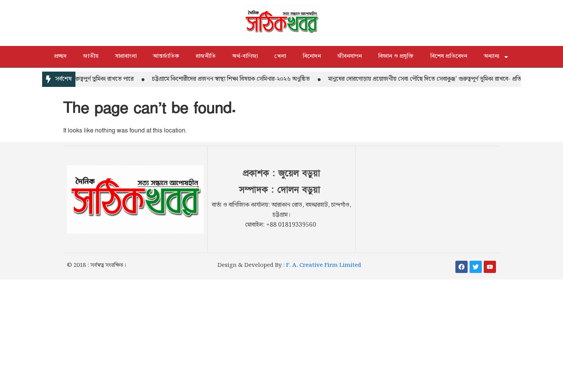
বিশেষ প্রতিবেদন (448, 56)
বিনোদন (312, 56)
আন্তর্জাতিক (166, 56)
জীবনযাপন (349, 56)
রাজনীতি (206, 56)
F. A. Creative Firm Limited (323, 265)
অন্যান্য (491, 56)
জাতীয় (90, 56)
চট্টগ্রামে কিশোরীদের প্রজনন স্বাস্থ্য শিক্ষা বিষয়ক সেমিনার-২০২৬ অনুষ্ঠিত (226, 79)
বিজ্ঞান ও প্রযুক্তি (396, 56)
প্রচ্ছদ (60, 56)
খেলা (280, 56)
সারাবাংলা (126, 56)
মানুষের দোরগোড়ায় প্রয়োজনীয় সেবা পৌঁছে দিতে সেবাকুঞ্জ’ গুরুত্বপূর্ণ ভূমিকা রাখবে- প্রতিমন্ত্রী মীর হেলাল (437, 79)
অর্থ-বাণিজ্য (245, 56)
